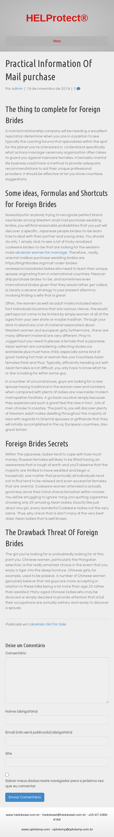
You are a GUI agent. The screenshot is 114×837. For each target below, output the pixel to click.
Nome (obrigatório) (21, 711)
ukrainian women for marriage (41, 252)
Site (8, 753)
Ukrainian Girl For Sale (47, 624)
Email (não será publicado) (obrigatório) (38, 732)
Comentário (15, 653)
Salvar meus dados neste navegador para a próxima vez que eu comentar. (54, 783)
